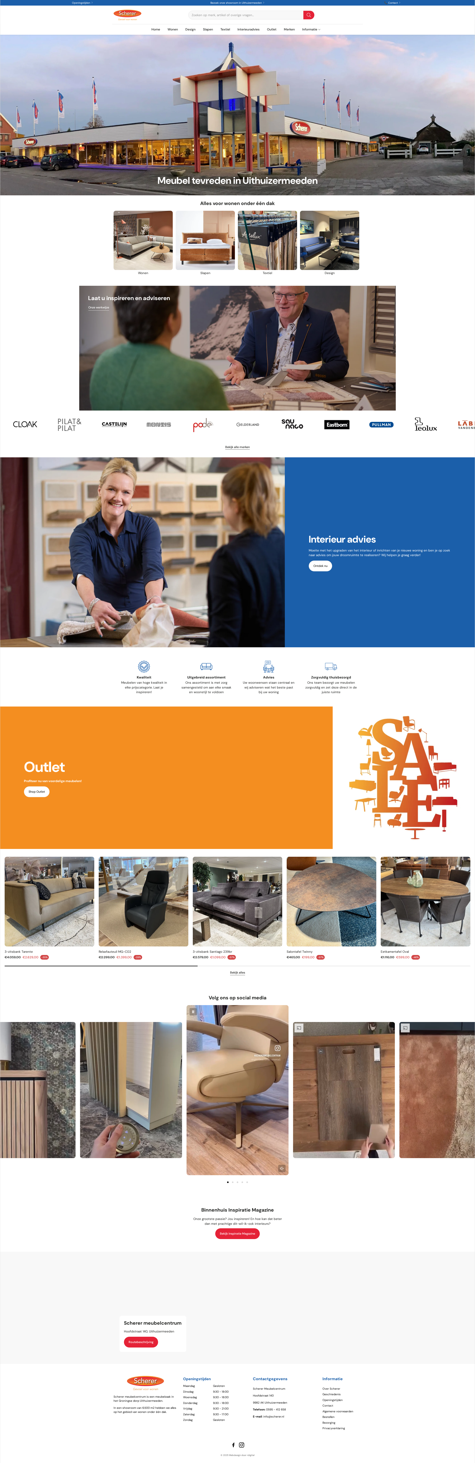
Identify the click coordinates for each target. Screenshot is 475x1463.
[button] (251, 15)
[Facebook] (233, 1445)
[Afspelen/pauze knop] (193, 1012)
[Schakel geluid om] (282, 1168)
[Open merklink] (36, 425)
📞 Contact (391, 2)
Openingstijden (81, 2)
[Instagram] (241, 1445)
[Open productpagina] (143, 240)
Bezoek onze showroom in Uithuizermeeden (236, 2)
